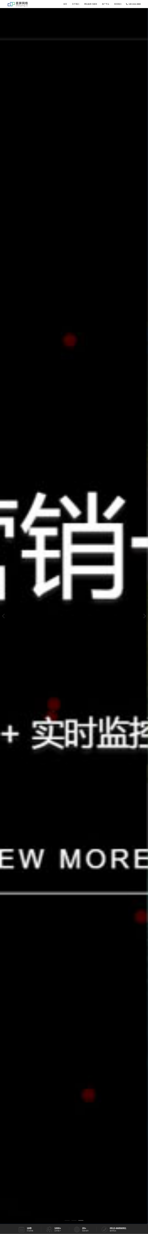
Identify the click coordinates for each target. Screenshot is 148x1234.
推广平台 (105, 4)
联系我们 (118, 4)
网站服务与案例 (90, 4)
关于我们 (75, 4)
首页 (65, 4)
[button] (4, 616)
